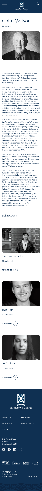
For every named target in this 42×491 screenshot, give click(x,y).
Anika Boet (8, 363)
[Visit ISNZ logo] (36, 463)
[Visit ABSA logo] (26, 463)
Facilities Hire (7, 423)
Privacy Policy (32, 477)
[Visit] (6, 463)
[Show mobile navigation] (4, 4)
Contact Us (6, 417)
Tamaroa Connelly (12, 256)
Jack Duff (7, 310)
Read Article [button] (7, 270)
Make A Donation (27, 423)
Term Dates (25, 417)
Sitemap (5, 429)
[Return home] (22, 6)
